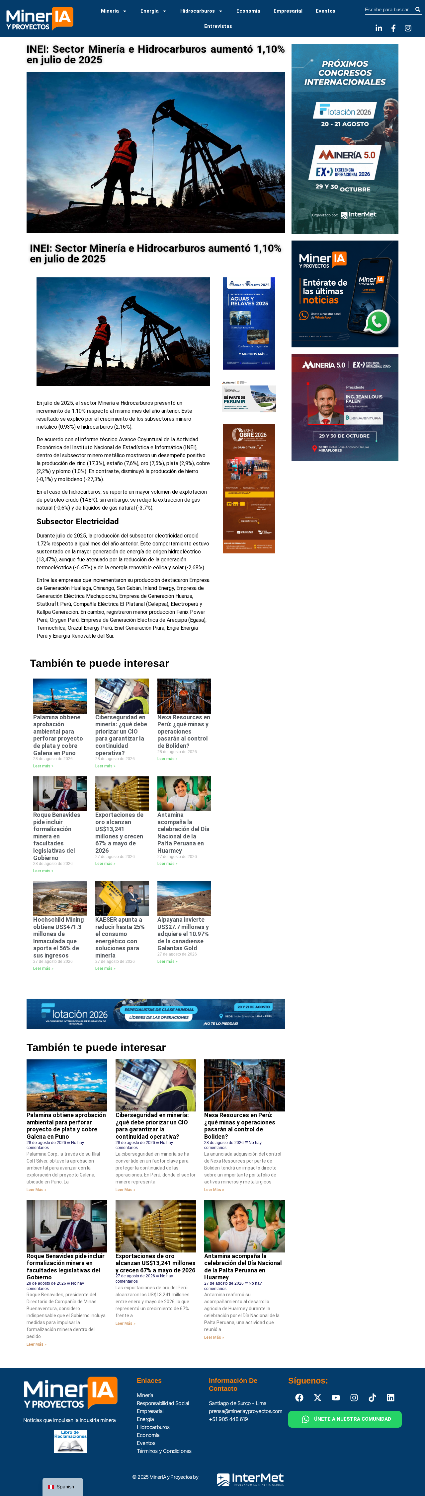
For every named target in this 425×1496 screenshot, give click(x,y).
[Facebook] (299, 1397)
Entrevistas (218, 26)
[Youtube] (336, 1397)
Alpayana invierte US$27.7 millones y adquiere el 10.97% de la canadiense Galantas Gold (183, 934)
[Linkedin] (390, 1397)
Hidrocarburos (197, 11)
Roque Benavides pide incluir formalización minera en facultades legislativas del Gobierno (56, 836)
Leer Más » (36, 1189)
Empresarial (288, 11)
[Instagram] (408, 28)
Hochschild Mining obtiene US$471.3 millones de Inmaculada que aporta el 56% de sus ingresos (58, 937)
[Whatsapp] (306, 1419)
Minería (110, 11)
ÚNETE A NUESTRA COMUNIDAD (352, 1419)
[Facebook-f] (393, 28)
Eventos (325, 11)
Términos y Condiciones (164, 1451)
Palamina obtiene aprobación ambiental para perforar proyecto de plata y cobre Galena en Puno (58, 735)
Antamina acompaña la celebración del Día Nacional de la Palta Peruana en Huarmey (183, 832)
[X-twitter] (317, 1397)
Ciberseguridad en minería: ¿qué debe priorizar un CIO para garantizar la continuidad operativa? (121, 735)
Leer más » (43, 766)
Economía (248, 11)
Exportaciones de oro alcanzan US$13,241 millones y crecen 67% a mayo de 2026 (119, 832)
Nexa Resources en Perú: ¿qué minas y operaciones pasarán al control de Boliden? (183, 731)
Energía (149, 11)
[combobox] (389, 10)
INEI (190, 447)
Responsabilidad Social (163, 1403)
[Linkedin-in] (378, 28)
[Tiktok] (372, 1397)
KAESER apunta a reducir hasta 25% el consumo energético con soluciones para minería (120, 937)
